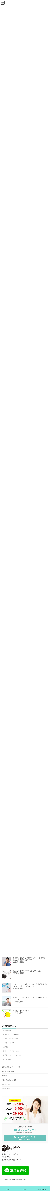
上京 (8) (5, 1047)
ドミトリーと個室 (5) (9, 1043)
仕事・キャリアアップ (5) (11, 1051)
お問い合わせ (6, 1088)
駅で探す (4, 1075)
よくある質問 (6, 1084)
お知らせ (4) (7, 1030)
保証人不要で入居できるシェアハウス (27, 971)
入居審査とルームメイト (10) (12, 1055)
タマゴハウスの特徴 (8, 1071)
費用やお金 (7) (7, 1059)
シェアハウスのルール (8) (11, 1034)
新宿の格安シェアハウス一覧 (11, 1067)
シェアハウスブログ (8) (10, 1039)
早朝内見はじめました (21, 1011)
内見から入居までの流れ (9, 1080)
